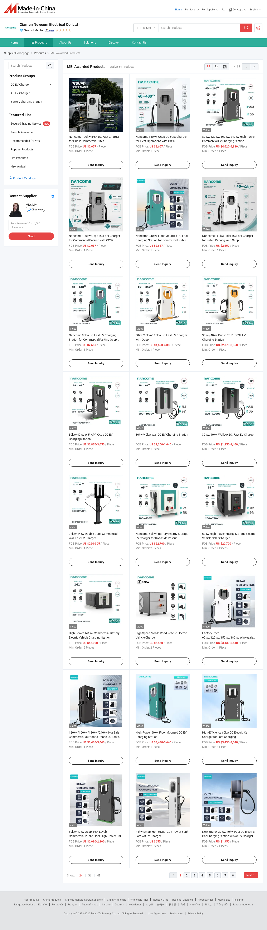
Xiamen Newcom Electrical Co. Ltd (49, 24)
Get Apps (237, 9)
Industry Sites (160, 899)
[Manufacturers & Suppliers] (31, 8)
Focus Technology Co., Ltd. (106, 913)
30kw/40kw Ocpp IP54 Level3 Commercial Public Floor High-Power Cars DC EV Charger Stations (96, 836)
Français (73, 904)
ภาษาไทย (195, 904)
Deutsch (119, 904)
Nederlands (134, 904)
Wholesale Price (139, 899)
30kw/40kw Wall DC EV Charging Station (162, 434)
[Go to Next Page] (254, 67)
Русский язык (90, 904)
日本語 (172, 904)
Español (42, 904)
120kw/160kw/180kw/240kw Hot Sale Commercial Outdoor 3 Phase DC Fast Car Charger (96, 736)
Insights (238, 899)
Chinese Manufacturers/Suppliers (84, 899)
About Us (65, 42)
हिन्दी (183, 904)
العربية (149, 904)
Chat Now (37, 209)
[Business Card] (52, 196)
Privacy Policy (195, 913)
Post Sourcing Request (258, 28)
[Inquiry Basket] (224, 9)
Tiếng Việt (222, 904)
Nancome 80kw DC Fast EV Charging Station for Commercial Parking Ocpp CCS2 (93, 339)
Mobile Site (224, 899)
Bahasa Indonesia (243, 904)
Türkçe (208, 904)
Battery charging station (26, 102)
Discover (114, 42)
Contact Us (139, 42)
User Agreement (157, 913)
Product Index (205, 899)
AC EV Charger (20, 93)
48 (99, 875)
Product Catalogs (24, 178)
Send (31, 236)
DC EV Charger (20, 84)
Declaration (176, 913)
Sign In (179, 9)
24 (81, 875)
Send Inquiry (96, 164)
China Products (52, 899)
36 (90, 875)
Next (249, 875)
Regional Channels (182, 899)
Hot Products (31, 899)
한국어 (161, 904)
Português (57, 904)
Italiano (106, 904)
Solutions (90, 42)
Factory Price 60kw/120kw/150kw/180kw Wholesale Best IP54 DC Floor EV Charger (227, 637)
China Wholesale (116, 899)
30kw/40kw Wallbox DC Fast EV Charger (228, 434)
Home (14, 42)
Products (41, 42)
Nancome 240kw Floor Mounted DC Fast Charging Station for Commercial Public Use (162, 240)
